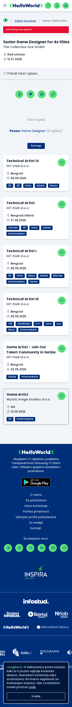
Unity (28, 185)
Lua (59, 323)
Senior (53, 185)
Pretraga (36, 145)
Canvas (13, 227)
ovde (32, 687)
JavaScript (23, 323)
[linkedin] (42, 94)
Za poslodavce (36, 500)
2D (9, 185)
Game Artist (17, 394)
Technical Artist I (21, 251)
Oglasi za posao (25, 21)
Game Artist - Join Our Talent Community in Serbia (31, 349)
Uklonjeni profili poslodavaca (36, 517)
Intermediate (16, 233)
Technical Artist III (22, 299)
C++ (37, 323)
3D (18, 185)
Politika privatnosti (36, 511)
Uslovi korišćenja (36, 506)
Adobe (41, 185)
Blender (58, 275)
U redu (36, 696)
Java (48, 323)
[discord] (53, 548)
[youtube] (30, 548)
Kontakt (35, 528)
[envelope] (64, 548)
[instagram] (19, 548)
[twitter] (30, 94)
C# (10, 323)
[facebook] (19, 94)
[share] (53, 94)
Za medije (36, 523)
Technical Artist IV (22, 160)
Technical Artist (20, 203)
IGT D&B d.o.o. (17, 166)
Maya (31, 275)
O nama (36, 495)
